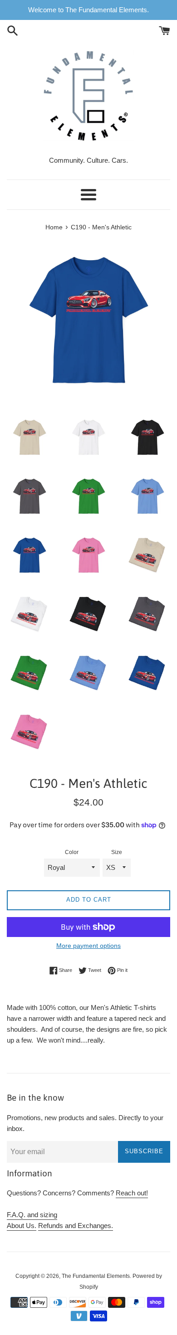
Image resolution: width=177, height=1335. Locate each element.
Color (72, 852)
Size (116, 852)
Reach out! (132, 1193)
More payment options (88, 945)
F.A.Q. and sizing (32, 1214)
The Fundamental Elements (96, 1276)
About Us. (21, 1225)
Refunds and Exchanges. (75, 1225)
